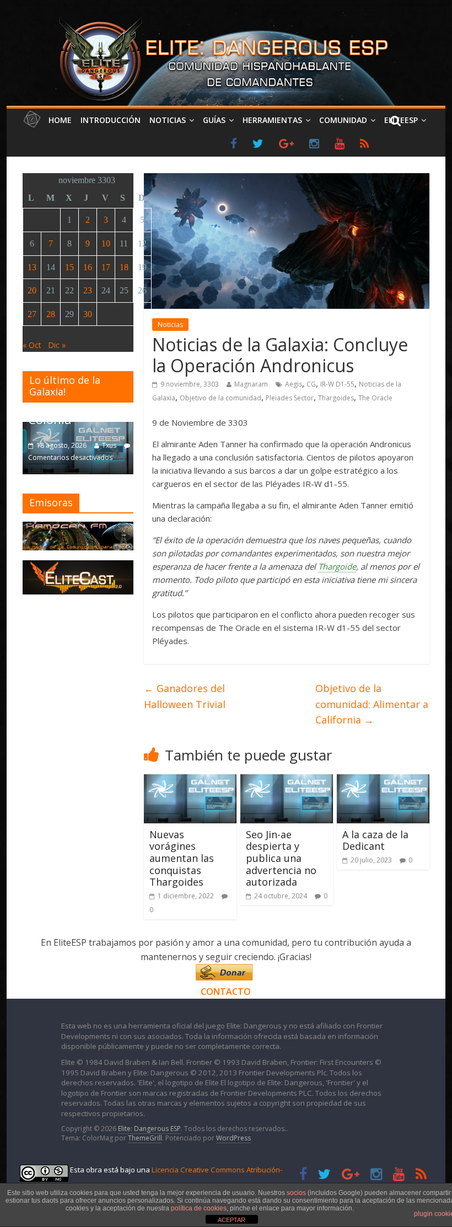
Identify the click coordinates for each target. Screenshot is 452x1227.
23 (87, 290)
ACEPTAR (231, 1220)
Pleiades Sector (290, 398)
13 (32, 267)
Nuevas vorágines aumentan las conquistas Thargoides (181, 858)
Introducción (110, 120)
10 (105, 243)
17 (105, 267)
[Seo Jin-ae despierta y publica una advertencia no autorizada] (286, 781)
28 (50, 314)
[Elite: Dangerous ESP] (226, 19)
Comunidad (343, 120)
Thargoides (336, 398)
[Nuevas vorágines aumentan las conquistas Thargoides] (190, 781)
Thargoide (337, 566)
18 (124, 267)
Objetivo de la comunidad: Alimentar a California (371, 704)
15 (69, 267)
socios (296, 1193)
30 (87, 314)
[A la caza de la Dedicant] (383, 781)
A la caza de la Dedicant (375, 840)
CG (311, 384)
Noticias (167, 120)
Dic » (57, 345)
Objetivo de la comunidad (220, 398)
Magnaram (251, 384)
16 (87, 267)
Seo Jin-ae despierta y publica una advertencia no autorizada (281, 858)
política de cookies (199, 1208)
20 (32, 290)
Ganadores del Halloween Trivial (184, 696)
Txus (109, 445)
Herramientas (272, 120)
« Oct (32, 345)
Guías (214, 120)
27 (32, 314)
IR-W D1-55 (337, 384)
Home (60, 120)
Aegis (293, 384)
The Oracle (375, 398)
